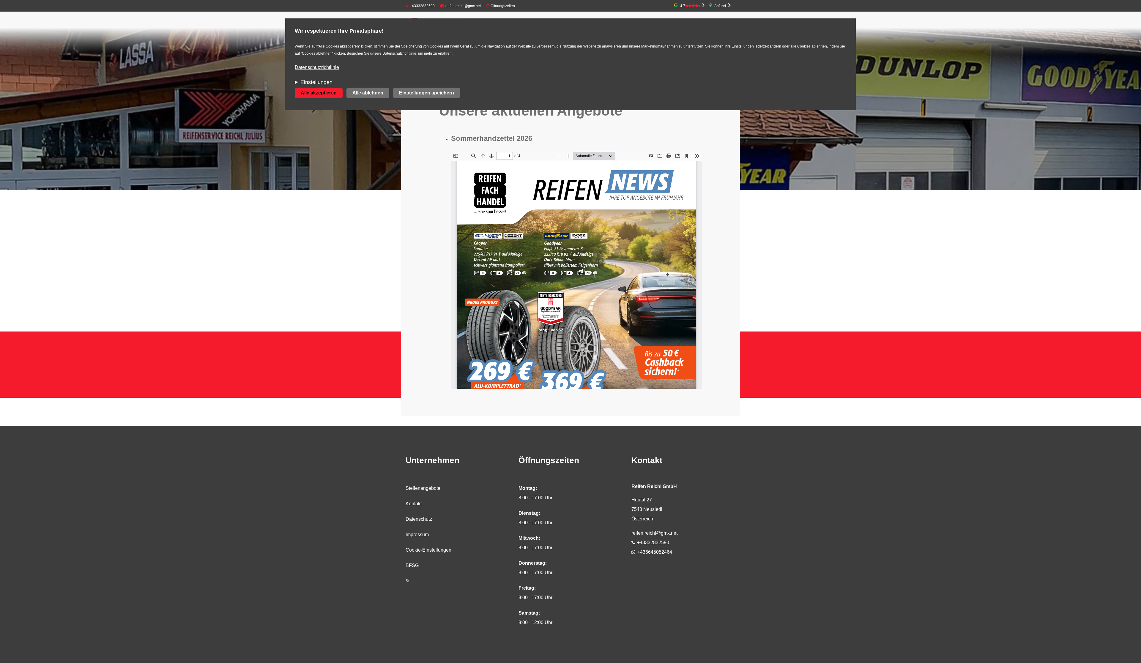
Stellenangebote (423, 488)
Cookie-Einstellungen (428, 549)
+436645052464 (654, 552)
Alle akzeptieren (319, 92)
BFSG (412, 565)
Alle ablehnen (367, 92)
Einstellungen (316, 82)
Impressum (417, 534)
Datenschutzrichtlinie (317, 67)
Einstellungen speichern (426, 92)
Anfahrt (720, 6)
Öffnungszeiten (503, 6)
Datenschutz (419, 519)
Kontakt (414, 503)
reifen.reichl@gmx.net (463, 6)
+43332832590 (422, 6)
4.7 (682, 6)
